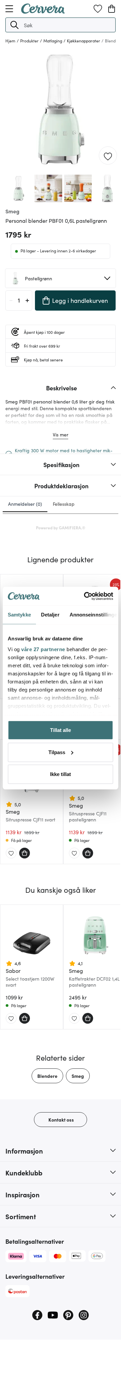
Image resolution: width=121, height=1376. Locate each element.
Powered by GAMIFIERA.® (60, 527)
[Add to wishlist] (108, 156)
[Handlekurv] (112, 8)
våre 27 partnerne (43, 649)
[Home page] (43, 11)
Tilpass (56, 752)
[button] (14, 25)
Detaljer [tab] (50, 615)
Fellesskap (64, 503)
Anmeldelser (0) (25, 503)
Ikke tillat (60, 774)
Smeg (78, 1075)
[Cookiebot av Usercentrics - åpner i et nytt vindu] (85, 596)
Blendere (47, 1075)
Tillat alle (60, 730)
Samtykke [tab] (19, 615)
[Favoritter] (97, 8)
